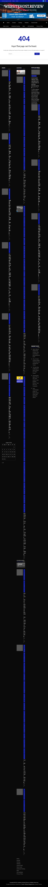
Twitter (13, 1)
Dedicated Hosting (15, 26)
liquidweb (24, 706)
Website (26, 22)
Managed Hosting (24, 292)
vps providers (24, 753)
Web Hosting (24, 152)
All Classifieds (31, 26)
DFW (24, 419)
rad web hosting (24, 142)
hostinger (24, 677)
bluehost (24, 88)
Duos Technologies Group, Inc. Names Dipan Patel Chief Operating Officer (36, 393)
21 (12, 454)
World (24, 330)
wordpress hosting (24, 163)
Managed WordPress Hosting (24, 126)
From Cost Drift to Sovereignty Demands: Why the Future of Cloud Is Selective (25, 614)
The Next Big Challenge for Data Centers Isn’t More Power (36, 370)
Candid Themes (38, 884)
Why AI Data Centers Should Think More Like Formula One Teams (36, 362)
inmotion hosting (24, 110)
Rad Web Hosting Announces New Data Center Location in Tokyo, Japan (25, 351)
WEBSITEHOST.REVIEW (24, 6)
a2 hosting (24, 80)
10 (4, 451)
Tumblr (17, 1)
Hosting (20, 22)
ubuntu (24, 735)
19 (8, 454)
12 (8, 451)
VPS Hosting (24, 315)
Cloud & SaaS (34, 22)
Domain (14, 22)
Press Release (24, 305)
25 (6, 456)
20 (10, 454)
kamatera (24, 698)
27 (10, 456)
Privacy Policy (40, 26)
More (24, 26)
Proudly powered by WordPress (13, 884)
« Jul (3, 462)
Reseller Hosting (24, 488)
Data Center (6, 26)
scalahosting (24, 728)
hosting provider (24, 433)
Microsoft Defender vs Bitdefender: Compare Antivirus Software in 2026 (25, 830)
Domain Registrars (24, 265)
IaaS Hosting (24, 281)
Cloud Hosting (9, 390)
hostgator (24, 95)
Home (8, 22)
